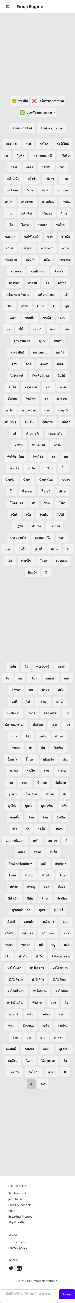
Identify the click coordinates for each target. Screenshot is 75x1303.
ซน (67, 329)
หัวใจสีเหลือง (15, 1003)
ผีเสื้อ (13, 667)
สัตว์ (43, 864)
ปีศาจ (54, 549)
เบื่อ (28, 514)
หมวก (8, 945)
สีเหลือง (62, 898)
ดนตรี (58, 341)
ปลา (62, 538)
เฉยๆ (13, 318)
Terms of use (17, 1242)
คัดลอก (66, 1294)
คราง (65, 248)
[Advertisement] (37, 54)
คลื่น (47, 260)
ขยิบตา (42, 225)
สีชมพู (31, 887)
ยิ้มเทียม (59, 748)
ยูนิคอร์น (48, 759)
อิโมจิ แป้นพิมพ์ (22, 128)
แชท (53, 329)
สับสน (12, 875)
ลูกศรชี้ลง (47, 806)
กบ (6, 155)
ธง (53, 457)
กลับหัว (46, 167)
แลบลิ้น (15, 817)
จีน (54, 306)
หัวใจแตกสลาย (60, 956)
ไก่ (11, 225)
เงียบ (9, 306)
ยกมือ (42, 736)
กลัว (62, 167)
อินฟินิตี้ (11, 1049)
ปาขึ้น (22, 549)
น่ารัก (31, 468)
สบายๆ (52, 840)
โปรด (43, 561)
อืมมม (46, 1049)
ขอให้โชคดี (31, 236)
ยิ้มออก (30, 759)
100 (28, 144)
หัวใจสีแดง (59, 979)
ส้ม (67, 840)
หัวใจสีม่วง (40, 991)
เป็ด (10, 561)
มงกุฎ (59, 701)
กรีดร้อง (66, 155)
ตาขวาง (62, 399)
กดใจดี (44, 144)
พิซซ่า (61, 667)
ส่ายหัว (46, 875)
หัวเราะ (37, 1003)
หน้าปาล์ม (48, 933)
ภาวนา (43, 701)
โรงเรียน (31, 794)
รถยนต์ (13, 771)
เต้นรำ (66, 422)
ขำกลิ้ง (65, 236)
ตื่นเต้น (29, 422)
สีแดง (61, 887)
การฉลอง (27, 202)
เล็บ (64, 806)
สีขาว (63, 875)
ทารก (57, 445)
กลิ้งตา (49, 179)
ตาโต (9, 410)
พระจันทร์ (42, 667)
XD (43, 1084)
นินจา (66, 480)
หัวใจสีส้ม (61, 991)
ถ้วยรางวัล (33, 433)
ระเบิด (62, 771)
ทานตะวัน (38, 445)
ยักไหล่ (59, 736)
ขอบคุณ (10, 236)
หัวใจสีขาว (37, 968)
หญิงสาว (48, 921)
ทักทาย (19, 445)
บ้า (33, 503)
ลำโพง (50, 794)
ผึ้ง (26, 667)
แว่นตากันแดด (15, 840)
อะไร (45, 1026)
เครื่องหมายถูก (47, 294)
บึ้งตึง (62, 503)
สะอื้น (53, 852)
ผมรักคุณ (61, 561)
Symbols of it (17, 1193)
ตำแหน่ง (10, 422)
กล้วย (14, 167)
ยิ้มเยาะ (12, 759)
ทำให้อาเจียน (15, 457)
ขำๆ (50, 236)
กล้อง (29, 167)
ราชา (25, 782)
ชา (8, 329)
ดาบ (14, 364)
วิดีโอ (41, 829)
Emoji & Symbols (19, 1205)
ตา (46, 399)
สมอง (21, 852)
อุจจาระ (64, 1049)
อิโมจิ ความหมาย (51, 128)
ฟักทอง (15, 690)
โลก (31, 817)
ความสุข (16, 271)
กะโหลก (12, 190)
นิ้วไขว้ (45, 491)
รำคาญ (42, 782)
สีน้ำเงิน (13, 898)
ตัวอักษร (30, 399)
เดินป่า (44, 364)
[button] (7, 7)
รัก (11, 782)
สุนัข (42, 910)
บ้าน (47, 503)
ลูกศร (28, 806)
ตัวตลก (12, 399)
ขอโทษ (60, 225)
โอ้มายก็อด (48, 1060)
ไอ (65, 1060)
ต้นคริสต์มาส (40, 375)
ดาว (28, 364)
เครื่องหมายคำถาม (17, 294)
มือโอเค (38, 725)
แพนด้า (50, 678)
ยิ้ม (43, 748)
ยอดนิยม (11, 144)
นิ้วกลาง (27, 491)
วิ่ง (27, 829)
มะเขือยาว (13, 713)
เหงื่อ (30, 1014)
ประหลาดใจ (18, 538)
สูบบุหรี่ (58, 910)
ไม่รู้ (28, 736)
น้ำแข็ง (10, 480)
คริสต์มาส (10, 260)
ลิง (64, 794)
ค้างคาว (59, 271)
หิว (66, 1003)
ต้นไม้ (61, 375)
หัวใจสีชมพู (16, 979)
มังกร (31, 713)
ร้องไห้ (31, 771)
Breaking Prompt (20, 1216)
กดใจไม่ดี (63, 144)
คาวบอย (14, 283)
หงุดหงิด (29, 921)
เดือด (60, 364)
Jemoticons (16, 1199)
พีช (7, 678)
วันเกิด (60, 817)
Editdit (13, 1211)
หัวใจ (39, 956)
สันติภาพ (60, 864)
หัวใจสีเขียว (60, 968)
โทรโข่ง (38, 457)
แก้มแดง (46, 213)
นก (66, 457)
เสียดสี (11, 921)
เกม (10, 213)
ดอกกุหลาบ (40, 352)
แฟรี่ (15, 701)
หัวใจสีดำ (38, 979)
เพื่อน (34, 678)
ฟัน (31, 690)
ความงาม (65, 260)
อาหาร (58, 1037)
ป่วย (7, 549)
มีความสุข (50, 713)
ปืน (69, 549)
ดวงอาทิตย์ (17, 352)
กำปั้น (66, 202)
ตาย (47, 410)
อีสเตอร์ (29, 1049)
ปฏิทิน (19, 526)
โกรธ (64, 213)
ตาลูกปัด (63, 410)
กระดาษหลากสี (42, 155)
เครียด (62, 283)
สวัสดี (37, 852)
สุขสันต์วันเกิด (21, 910)
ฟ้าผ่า (45, 690)
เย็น (65, 759)
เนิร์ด (62, 491)
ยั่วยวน (16, 748)
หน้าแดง (27, 933)
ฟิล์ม (61, 690)
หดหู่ (65, 921)
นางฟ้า (14, 468)
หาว (53, 1003)
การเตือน (48, 202)
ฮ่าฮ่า (51, 1072)
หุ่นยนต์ (13, 1014)
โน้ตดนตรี (16, 503)
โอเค (29, 1060)
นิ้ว (11, 491)
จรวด (24, 306)
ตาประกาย (29, 410)
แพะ (67, 678)
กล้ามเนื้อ (13, 179)
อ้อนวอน (28, 1026)
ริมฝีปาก (60, 782)
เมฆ (54, 725)
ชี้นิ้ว (22, 329)
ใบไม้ (60, 514)
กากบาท (62, 190)
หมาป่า (25, 945)
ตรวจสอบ (31, 387)
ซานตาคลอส (22, 341)
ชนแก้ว (29, 318)
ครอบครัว (47, 248)
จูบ (67, 306)
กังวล (29, 190)
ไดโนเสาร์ (17, 375)
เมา (67, 725)
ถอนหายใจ (55, 433)
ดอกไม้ (60, 352)
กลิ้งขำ (32, 179)
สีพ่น (30, 898)
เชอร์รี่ (37, 329)
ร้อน (46, 771)
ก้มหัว (20, 155)
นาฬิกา (48, 468)
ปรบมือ (36, 526)
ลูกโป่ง (12, 806)
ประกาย (55, 526)
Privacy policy (17, 1248)
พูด (20, 678)
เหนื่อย (46, 1014)
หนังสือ (8, 933)
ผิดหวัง (32, 572)
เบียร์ (14, 514)
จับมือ (40, 306)
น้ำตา (27, 480)
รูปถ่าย (13, 794)
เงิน (67, 294)
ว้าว (14, 829)
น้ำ (63, 468)
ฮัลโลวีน (33, 1072)
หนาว (67, 933)
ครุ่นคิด (30, 260)
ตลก (48, 387)
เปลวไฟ (26, 561)
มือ (67, 713)
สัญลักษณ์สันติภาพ (20, 864)
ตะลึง (63, 387)
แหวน (62, 1014)
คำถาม (32, 283)
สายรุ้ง (29, 875)
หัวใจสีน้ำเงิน (16, 991)
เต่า (15, 433)
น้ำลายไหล (46, 480)
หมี (41, 945)
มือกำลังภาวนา (14, 725)
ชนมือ (47, 318)
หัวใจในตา (14, 968)
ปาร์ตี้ (38, 549)
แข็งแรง (27, 248)
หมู (53, 945)
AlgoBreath (16, 1222)
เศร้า (36, 840)
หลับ (67, 945)
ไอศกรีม (14, 1072)
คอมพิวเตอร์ (38, 271)
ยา (30, 748)
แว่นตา (58, 829)
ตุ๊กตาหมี (47, 422)
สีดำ (46, 887)
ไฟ (28, 701)
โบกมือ (44, 514)
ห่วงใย (23, 956)
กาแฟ (8, 202)
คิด (47, 283)
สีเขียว (14, 887)
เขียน (9, 248)
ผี (46, 572)
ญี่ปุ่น (42, 341)
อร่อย (11, 1026)
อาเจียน (63, 1026)
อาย (15, 1037)
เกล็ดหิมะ (27, 213)
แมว (14, 736)
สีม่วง (45, 898)
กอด (65, 179)
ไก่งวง (25, 225)
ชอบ (62, 318)
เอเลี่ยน (13, 1060)
